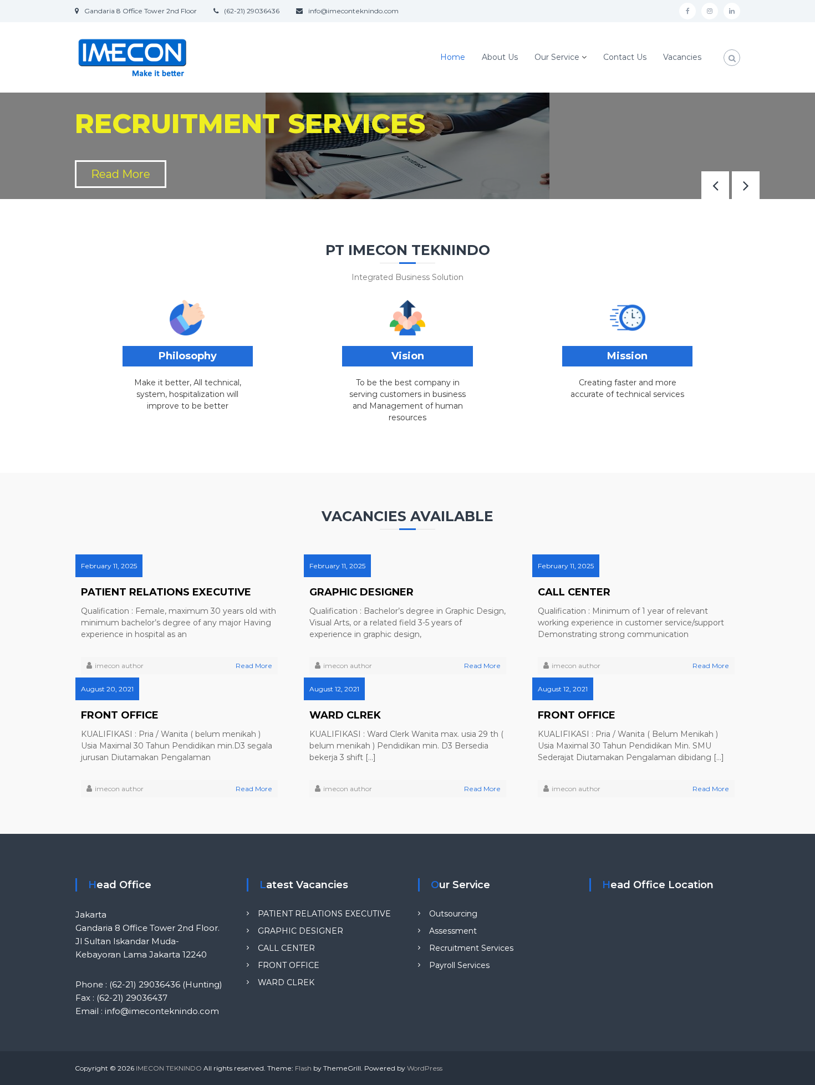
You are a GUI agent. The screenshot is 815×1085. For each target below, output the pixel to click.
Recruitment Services (471, 948)
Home (452, 57)
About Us (500, 57)
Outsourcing (453, 914)
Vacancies (682, 57)
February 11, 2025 (109, 566)
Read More (120, 174)
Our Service (556, 57)
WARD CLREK (345, 715)
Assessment (453, 931)
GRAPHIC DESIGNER (361, 592)
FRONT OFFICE (120, 715)
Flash (303, 1068)
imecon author (119, 665)
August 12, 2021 (334, 689)
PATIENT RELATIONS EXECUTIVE (166, 592)
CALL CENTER (574, 592)
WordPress (424, 1068)
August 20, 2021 (107, 689)
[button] (746, 185)
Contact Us (624, 57)
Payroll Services (459, 965)
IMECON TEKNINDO (169, 1068)
